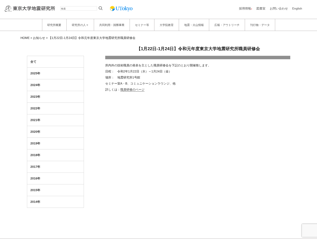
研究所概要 (54, 25)
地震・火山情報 (194, 25)
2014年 (35, 201)
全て (33, 61)
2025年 (35, 73)
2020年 (35, 131)
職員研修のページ (132, 89)
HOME (25, 38)
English (297, 8)
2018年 (35, 155)
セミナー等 (142, 25)
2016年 (35, 178)
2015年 (35, 190)
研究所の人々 (80, 25)
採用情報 (245, 8)
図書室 (260, 8)
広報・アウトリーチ (227, 25)
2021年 (35, 120)
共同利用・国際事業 (111, 25)
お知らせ (39, 38)
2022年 (35, 108)
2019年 (35, 143)
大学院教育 (167, 25)
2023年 (35, 96)
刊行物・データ (260, 25)
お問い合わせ (279, 8)
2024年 (35, 85)
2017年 (35, 166)
